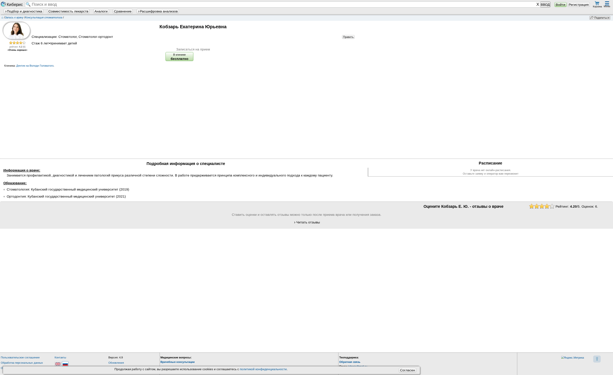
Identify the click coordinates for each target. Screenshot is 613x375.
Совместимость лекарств (68, 11)
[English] (58, 363)
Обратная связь (349, 362)
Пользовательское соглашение (20, 357)
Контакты (60, 357)
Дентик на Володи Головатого (34, 65)
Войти (560, 4)
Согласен (407, 370)
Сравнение (123, 11)
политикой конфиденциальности (263, 369)
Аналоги (101, 11)
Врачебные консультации (177, 362)
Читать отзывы (308, 222)
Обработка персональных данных (22, 362)
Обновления (116, 362)
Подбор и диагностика (24, 11)
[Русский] (65, 363)
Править (348, 36)
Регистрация (579, 4)
